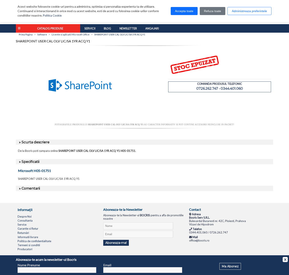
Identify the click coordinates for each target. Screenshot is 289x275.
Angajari (152, 28)
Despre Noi (25, 216)
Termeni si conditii (29, 245)
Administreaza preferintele (249, 11)
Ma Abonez (230, 266)
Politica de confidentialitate (34, 241)
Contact (195, 209)
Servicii (89, 28)
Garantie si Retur (28, 228)
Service (22, 224)
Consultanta (25, 220)
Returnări (23, 233)
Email (107, 265)
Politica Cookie (52, 15)
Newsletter (128, 28)
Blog (107, 28)
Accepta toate (184, 11)
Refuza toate (212, 11)
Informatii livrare (28, 237)
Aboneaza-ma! (116, 243)
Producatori (25, 249)
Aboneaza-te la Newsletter (123, 209)
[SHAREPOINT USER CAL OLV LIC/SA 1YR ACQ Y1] (80, 121)
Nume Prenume (29, 265)
